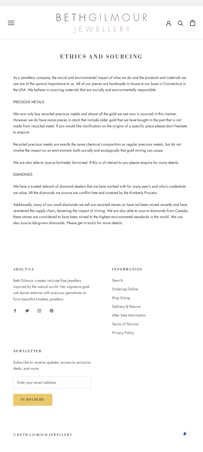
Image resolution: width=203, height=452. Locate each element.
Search (117, 280)
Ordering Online (125, 289)
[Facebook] (15, 311)
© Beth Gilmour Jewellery (42, 435)
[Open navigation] (11, 23)
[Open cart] (192, 23)
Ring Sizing (121, 297)
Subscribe (33, 400)
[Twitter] (27, 311)
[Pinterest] (51, 311)
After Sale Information (129, 315)
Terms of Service (125, 324)
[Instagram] (39, 311)
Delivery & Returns (126, 306)
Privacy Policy (123, 332)
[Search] (180, 23)
